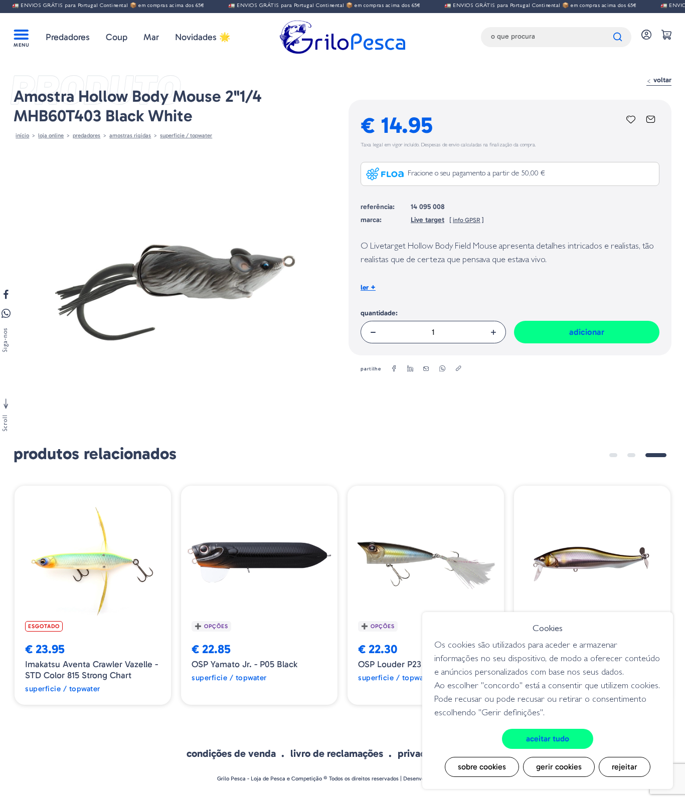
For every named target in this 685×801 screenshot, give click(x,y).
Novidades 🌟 (202, 37)
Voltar (661, 80)
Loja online (51, 135)
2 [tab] (631, 455)
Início (22, 135)
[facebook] (394, 368)
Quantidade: (379, 313)
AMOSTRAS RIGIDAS (130, 135)
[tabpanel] (93, 595)
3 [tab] (655, 455)
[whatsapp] (442, 368)
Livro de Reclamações (336, 753)
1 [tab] (613, 455)
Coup (116, 37)
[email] (426, 368)
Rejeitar (624, 766)
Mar (151, 37)
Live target (427, 220)
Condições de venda (231, 753)
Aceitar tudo (547, 738)
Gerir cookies (559, 766)
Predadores (68, 37)
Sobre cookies (482, 766)
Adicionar (586, 332)
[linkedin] (410, 368)
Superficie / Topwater (186, 135)
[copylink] (458, 368)
